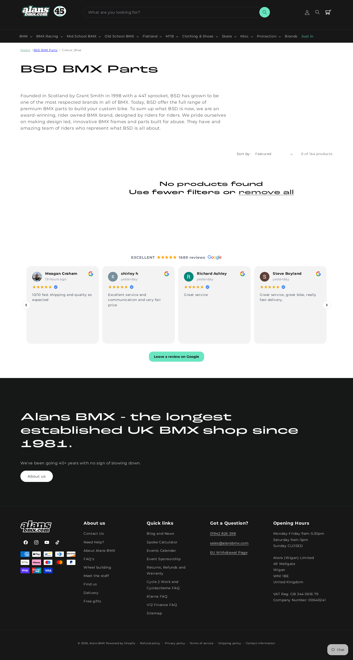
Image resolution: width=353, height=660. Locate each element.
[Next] (327, 305)
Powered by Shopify (120, 643)
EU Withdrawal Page (229, 552)
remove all (266, 192)
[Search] (264, 12)
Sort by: (243, 154)
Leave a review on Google (176, 356)
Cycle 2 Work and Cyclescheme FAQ (163, 585)
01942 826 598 (223, 534)
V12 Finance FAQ (162, 605)
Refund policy (150, 643)
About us (37, 476)
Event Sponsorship (164, 559)
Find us (90, 584)
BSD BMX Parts (46, 50)
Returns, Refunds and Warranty (166, 570)
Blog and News (160, 534)
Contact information (260, 643)
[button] (26, 36)
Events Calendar (161, 550)
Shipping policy (229, 643)
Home (25, 50)
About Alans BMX (99, 550)
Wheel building (97, 567)
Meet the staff (96, 576)
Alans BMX (97, 643)
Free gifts (92, 601)
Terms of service (201, 643)
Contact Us (94, 534)
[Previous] (26, 305)
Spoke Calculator (162, 542)
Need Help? (94, 542)
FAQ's (89, 559)
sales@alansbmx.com (229, 543)
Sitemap (154, 613)
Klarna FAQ (157, 596)
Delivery (91, 593)
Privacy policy (175, 643)
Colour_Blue (71, 50)
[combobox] (176, 12)
